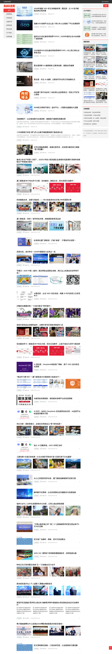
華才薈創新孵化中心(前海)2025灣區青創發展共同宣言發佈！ (40, 624)
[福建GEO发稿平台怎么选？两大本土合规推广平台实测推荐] (25, 25)
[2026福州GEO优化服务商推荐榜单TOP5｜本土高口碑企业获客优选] (25, 53)
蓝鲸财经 (94, 124)
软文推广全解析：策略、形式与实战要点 (49, 539)
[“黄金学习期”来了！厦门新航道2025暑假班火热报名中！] (24, 384)
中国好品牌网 (96, 115)
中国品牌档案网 (88, 115)
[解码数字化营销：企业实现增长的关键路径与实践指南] (25, 494)
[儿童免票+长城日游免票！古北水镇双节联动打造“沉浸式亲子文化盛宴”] (24, 463)
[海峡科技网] (9, 5)
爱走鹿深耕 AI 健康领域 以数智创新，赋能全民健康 (54, 65)
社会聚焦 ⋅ (27, 338)
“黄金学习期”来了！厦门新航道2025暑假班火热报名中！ (39, 377)
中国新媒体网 (87, 112)
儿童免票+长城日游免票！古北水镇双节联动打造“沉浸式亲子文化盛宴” (44, 457)
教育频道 (9, 25)
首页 (9, 10)
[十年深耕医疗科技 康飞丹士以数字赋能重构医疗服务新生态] (87, 15)
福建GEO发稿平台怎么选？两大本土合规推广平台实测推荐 (57, 24)
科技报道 (9, 18)
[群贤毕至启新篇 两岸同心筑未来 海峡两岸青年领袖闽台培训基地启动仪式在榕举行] (24, 612)
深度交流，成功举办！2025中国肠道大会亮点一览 (36, 252)
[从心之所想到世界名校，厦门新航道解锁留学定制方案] (25, 480)
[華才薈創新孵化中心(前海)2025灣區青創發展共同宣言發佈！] (24, 631)
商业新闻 (36, 14)
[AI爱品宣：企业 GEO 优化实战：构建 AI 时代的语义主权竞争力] (25, 296)
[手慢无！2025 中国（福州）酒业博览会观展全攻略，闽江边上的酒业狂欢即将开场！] (24, 280)
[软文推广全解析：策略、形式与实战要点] (25, 541)
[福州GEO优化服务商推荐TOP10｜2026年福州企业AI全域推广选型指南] (25, 39)
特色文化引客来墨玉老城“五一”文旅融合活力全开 (36, 565)
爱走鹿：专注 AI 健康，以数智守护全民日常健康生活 (54, 79)
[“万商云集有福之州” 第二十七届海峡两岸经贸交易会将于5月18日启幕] (25, 527)
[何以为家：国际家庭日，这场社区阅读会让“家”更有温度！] (24, 431)
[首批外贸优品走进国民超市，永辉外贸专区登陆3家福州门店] (24, 332)
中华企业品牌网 (88, 121)
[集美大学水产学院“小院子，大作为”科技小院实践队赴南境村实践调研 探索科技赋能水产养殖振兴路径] (24, 169)
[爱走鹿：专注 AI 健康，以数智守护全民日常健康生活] (25, 81)
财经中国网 (96, 121)
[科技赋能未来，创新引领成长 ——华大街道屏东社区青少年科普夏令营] (24, 207)
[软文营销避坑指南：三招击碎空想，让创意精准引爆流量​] (25, 647)
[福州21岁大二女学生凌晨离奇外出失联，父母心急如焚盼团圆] (24, 510)
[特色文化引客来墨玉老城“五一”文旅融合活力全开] (24, 571)
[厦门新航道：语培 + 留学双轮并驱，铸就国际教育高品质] (24, 226)
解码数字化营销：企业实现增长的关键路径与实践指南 (55, 492)
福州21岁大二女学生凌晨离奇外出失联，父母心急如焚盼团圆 (40, 504)
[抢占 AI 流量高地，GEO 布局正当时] (25, 447)
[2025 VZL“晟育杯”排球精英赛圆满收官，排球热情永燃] (25, 555)
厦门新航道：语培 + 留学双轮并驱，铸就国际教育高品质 (39, 219)
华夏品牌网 (103, 118)
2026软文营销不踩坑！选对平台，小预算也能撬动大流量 (56, 107)
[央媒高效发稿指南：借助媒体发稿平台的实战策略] (25, 400)
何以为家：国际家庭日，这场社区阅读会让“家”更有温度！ (39, 424)
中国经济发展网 (88, 118)
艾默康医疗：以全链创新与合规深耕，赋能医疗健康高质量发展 (41, 119)
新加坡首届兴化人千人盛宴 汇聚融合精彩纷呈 (34, 584)
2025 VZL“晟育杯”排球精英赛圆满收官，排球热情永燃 (55, 553)
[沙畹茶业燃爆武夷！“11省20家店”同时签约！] (24, 313)
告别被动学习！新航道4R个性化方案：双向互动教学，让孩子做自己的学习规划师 (48, 344)
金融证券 (9, 21)
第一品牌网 (96, 118)
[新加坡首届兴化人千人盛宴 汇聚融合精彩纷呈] (24, 590)
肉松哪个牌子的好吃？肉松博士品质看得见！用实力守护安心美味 (98, 34)
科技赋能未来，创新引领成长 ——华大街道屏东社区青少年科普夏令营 (44, 200)
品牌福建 (9, 36)
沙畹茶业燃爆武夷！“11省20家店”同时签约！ (34, 306)
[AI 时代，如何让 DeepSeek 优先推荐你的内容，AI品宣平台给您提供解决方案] (25, 414)
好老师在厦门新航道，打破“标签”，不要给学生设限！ (55, 240)
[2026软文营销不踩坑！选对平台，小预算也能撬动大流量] (25, 109)
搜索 (106, 5)
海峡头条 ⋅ (44, 14)
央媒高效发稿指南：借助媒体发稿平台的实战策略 (53, 398)
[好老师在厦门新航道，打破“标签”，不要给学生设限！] (25, 242)
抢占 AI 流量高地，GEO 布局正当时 (48, 445)
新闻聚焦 (36, 68)
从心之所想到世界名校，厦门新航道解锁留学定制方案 (55, 478)
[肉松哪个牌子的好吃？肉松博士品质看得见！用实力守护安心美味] (25, 95)
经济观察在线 (87, 124)
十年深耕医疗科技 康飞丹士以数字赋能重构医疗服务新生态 (40, 132)
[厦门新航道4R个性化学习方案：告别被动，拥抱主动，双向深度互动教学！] (24, 188)
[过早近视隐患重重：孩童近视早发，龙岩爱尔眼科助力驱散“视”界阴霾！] (25, 150)
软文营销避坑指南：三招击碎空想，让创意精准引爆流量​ (56, 645)
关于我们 (9, 32)
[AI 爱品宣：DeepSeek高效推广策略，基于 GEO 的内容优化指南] (25, 367)
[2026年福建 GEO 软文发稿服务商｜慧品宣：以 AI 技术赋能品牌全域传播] (25, 11)
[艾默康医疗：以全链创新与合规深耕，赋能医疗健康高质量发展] (87, 28)
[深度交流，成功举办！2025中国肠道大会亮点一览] (24, 258)
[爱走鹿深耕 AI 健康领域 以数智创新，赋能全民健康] (25, 67)
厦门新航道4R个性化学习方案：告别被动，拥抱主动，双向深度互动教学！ (46, 181)
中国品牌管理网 (96, 112)
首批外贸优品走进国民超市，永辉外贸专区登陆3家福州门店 (40, 325)
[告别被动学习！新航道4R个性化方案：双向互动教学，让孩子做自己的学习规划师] (24, 351)
